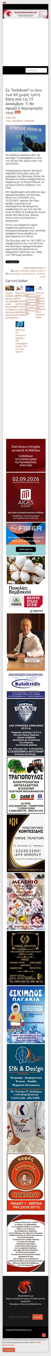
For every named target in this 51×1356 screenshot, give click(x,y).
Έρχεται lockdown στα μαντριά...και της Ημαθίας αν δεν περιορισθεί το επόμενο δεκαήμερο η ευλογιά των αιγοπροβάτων (11, 305)
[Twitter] (26, 1308)
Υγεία (8, 121)
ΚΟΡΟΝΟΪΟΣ (17, 121)
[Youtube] (28, 1308)
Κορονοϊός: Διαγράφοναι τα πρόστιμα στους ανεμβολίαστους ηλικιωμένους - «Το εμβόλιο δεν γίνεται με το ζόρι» (33, 303)
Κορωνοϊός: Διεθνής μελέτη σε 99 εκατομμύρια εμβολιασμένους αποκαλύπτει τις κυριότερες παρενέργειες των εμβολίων (23, 304)
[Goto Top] (44, 1335)
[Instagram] (24, 1308)
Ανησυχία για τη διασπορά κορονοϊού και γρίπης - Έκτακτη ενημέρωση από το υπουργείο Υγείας (40, 305)
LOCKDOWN (29, 121)
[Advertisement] (25, 384)
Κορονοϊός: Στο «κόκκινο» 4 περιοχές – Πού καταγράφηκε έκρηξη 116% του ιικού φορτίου (21, 341)
